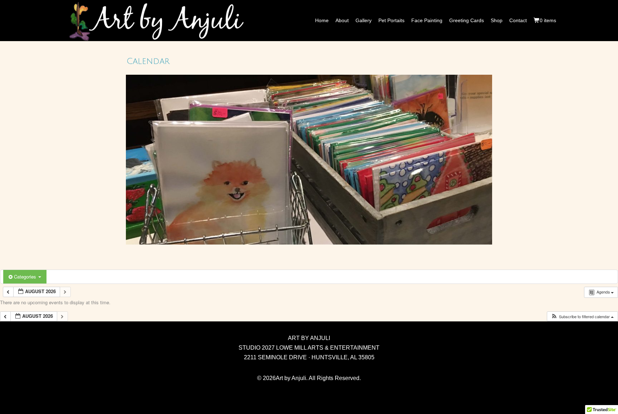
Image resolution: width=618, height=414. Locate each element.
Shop (496, 20)
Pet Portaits (391, 20)
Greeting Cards (466, 20)
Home (322, 20)
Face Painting (426, 20)
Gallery (363, 20)
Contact (518, 20)
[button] (582, 316)
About (342, 20)
